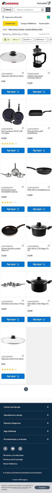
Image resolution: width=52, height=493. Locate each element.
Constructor (10, 23)
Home (5, 29)
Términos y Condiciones (13, 455)
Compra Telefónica (28, 23)
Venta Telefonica (10, 464)
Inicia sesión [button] (42, 3)
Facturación (44, 23)
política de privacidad (20, 487)
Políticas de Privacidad (13, 459)
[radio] (2, 144)
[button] (33, 9)
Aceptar (42, 487)
